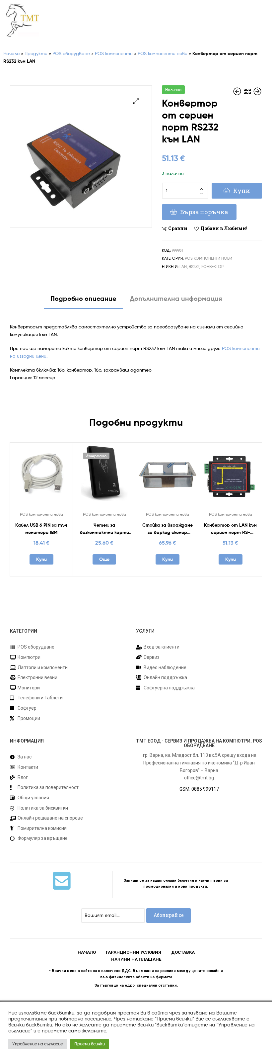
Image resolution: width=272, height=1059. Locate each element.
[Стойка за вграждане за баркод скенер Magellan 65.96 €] (257, 91)
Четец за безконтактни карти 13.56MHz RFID (104, 529)
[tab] (83, 301)
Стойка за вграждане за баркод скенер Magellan (167, 529)
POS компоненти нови (162, 53)
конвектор (212, 266)
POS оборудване (71, 53)
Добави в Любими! (223, 228)
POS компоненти (114, 53)
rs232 (194, 266)
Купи (241, 191)
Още (104, 559)
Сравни (177, 228)
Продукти (36, 53)
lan (183, 266)
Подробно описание (83, 298)
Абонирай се (169, 915)
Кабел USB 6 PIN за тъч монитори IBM (41, 529)
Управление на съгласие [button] (37, 1043)
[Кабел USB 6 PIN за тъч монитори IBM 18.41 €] (238, 91)
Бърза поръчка (204, 212)
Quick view (57, 477)
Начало (11, 53)
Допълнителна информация (176, 298)
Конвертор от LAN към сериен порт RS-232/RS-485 (230, 529)
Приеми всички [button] (89, 1043)
